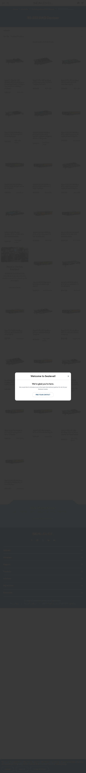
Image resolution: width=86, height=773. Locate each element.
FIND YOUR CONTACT (43, 395)
